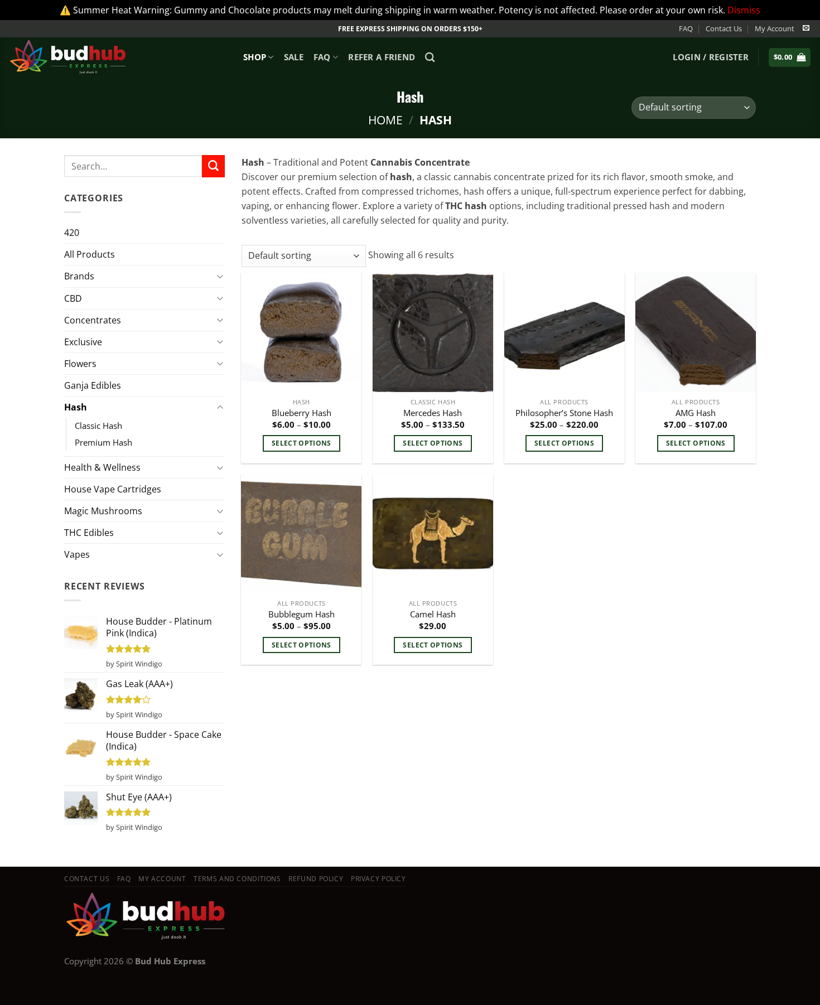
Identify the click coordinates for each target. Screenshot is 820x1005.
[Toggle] (220, 276)
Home (385, 120)
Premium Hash (103, 442)
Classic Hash (98, 425)
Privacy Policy (378, 878)
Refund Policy (315, 878)
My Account (774, 28)
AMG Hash (696, 413)
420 (71, 232)
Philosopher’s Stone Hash (564, 413)
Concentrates (92, 320)
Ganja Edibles (92, 385)
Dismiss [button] (743, 10)
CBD (73, 298)
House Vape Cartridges (112, 489)
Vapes (77, 554)
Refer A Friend (381, 56)
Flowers (80, 363)
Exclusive (83, 342)
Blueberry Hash (301, 413)
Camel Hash (433, 614)
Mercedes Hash (432, 413)
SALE (293, 56)
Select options (301, 442)
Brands (79, 276)
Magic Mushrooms (103, 511)
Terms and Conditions (237, 878)
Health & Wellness (102, 467)
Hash (75, 407)
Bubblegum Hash (301, 614)
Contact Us (724, 28)
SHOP (254, 56)
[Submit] (213, 166)
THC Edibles (89, 532)
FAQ (686, 28)
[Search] (430, 57)
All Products (89, 254)
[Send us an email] (806, 28)
